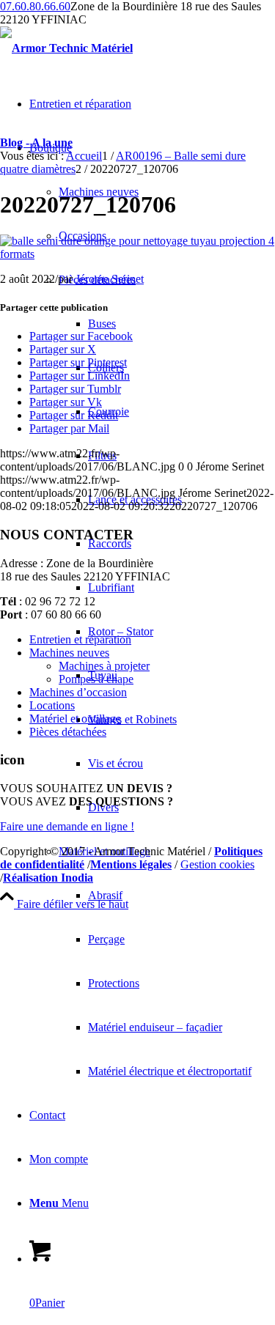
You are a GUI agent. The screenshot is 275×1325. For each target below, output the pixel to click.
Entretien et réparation (80, 639)
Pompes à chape (96, 679)
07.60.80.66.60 (35, 6)
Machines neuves (69, 652)
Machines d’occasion (78, 692)
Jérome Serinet (110, 279)
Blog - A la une (36, 142)
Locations (52, 705)
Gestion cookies (217, 864)
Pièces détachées (67, 732)
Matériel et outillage (75, 718)
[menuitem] (152, 609)
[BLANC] (66, 48)
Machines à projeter (104, 666)
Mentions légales (131, 864)
